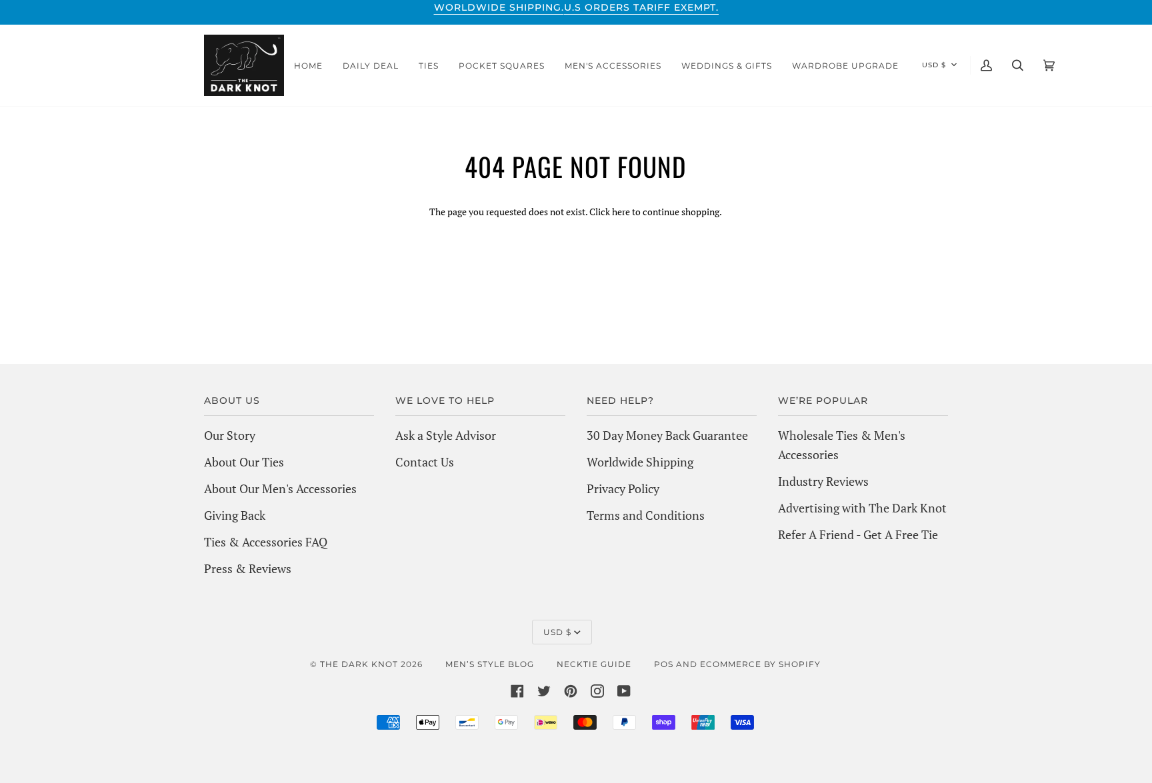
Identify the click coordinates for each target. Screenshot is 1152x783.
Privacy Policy (623, 488)
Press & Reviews (247, 568)
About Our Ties (244, 462)
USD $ (934, 65)
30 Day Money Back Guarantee (667, 435)
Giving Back (234, 515)
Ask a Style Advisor (445, 435)
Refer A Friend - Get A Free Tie (858, 534)
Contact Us (424, 462)
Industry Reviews (823, 481)
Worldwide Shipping (640, 462)
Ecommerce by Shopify (760, 664)
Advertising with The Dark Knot (862, 508)
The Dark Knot (359, 664)
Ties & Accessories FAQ (265, 542)
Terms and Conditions (646, 515)
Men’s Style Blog (489, 664)
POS (663, 664)
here (621, 211)
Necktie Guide (594, 664)
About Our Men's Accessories (280, 488)
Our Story (229, 435)
